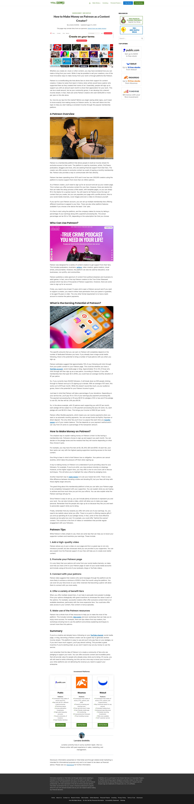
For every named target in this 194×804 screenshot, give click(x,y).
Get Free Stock (60, 725)
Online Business (94, 797)
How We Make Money (75, 800)
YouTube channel (97, 635)
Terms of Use (131, 797)
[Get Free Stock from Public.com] (60, 687)
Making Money (77, 13)
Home (53, 797)
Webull (103, 693)
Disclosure (70, 765)
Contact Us (66, 797)
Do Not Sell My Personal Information (93, 800)
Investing (113, 797)
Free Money (139, 3)
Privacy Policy (122, 797)
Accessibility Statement (112, 800)
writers (79, 267)
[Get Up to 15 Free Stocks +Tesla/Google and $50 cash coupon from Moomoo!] (81, 687)
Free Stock (128, 3)
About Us (59, 797)
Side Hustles (87, 13)
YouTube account (56, 369)
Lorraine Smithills (82, 741)
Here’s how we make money (97, 28)
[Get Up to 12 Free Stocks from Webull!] (103, 687)
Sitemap (122, 800)
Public (60, 693)
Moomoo (82, 693)
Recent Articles (75, 797)
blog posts (77, 617)
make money (73, 477)
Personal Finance (105, 797)
